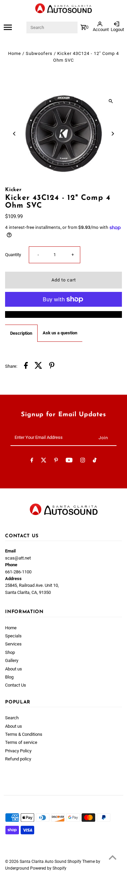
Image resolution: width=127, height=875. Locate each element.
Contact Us (15, 685)
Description (21, 333)
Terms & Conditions (23, 734)
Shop (10, 652)
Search (12, 717)
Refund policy (18, 758)
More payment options (63, 314)
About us (13, 668)
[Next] (112, 133)
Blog (9, 677)
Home (14, 53)
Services (13, 643)
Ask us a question (60, 332)
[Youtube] (69, 461)
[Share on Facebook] (26, 366)
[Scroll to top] (112, 857)
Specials (13, 635)
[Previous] (14, 133)
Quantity (13, 254)
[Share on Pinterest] (52, 366)
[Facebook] (31, 461)
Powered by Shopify (48, 868)
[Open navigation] (15, 27)
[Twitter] (43, 461)
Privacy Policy (18, 750)
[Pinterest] (56, 461)
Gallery (11, 660)
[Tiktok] (95, 461)
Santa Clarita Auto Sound (43, 861)
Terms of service (21, 742)
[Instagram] (82, 461)
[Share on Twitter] (38, 366)
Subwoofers (39, 53)
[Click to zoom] (111, 101)
